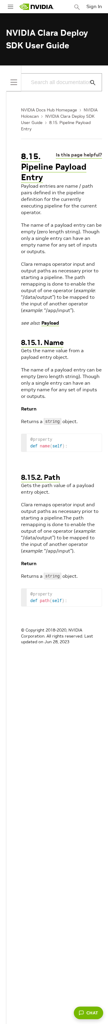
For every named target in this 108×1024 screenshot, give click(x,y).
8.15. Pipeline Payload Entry (53, 167)
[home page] (37, 7)
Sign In (94, 6)
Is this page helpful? (79, 155)
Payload (50, 323)
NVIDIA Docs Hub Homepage (49, 110)
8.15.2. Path (40, 477)
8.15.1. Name (42, 342)
